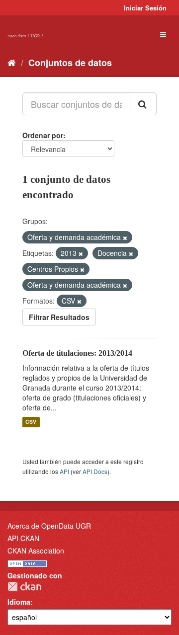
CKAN (24, 586)
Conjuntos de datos (70, 62)
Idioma (18, 602)
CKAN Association (35, 551)
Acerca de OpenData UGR (49, 526)
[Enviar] (143, 103)
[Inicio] (11, 62)
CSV (30, 422)
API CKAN (23, 538)
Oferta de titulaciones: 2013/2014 (77, 353)
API (64, 471)
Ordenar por (42, 135)
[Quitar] (125, 237)
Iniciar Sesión (145, 7)
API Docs (95, 471)
